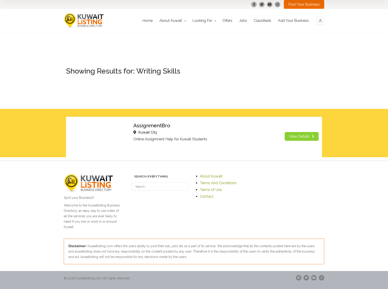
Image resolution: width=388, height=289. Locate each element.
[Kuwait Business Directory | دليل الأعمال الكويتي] (84, 20)
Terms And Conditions (218, 183)
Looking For (202, 20)
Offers (227, 20)
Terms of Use (211, 190)
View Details (299, 136)
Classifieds (262, 20)
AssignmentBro (151, 125)
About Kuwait (171, 20)
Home (147, 20)
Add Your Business (293, 20)
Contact (206, 196)
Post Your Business (304, 4)
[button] (320, 21)
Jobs (243, 20)
